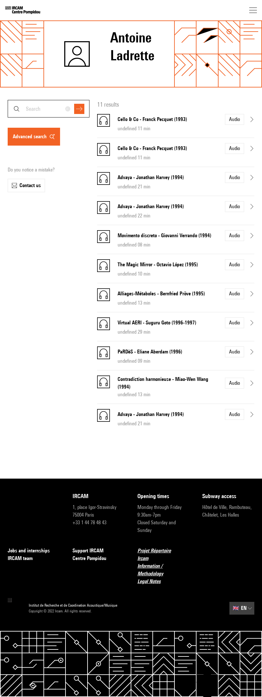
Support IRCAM (88, 551)
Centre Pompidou (89, 558)
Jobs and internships (29, 551)
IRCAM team (20, 558)
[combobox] (48, 108)
